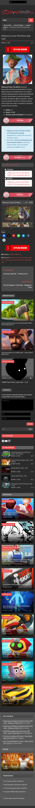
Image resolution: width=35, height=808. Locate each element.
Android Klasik (8, 617)
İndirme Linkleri (12, 165)
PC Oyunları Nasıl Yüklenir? (14, 781)
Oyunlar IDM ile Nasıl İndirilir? (15, 791)
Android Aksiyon (8, 501)
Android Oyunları (18, 25)
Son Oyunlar (9, 447)
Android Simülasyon (9, 547)
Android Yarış (7, 687)
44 (32, 348)
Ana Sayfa (8, 25)
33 (31, 633)
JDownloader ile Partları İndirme (15, 784)
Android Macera (15, 254)
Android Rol (7, 594)
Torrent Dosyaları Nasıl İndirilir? (15, 788)
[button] (16, 225)
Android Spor (7, 571)
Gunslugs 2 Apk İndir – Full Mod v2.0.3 (15, 274)
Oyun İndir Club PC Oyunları (14, 798)
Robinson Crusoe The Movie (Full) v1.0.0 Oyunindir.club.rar (18, 174)
